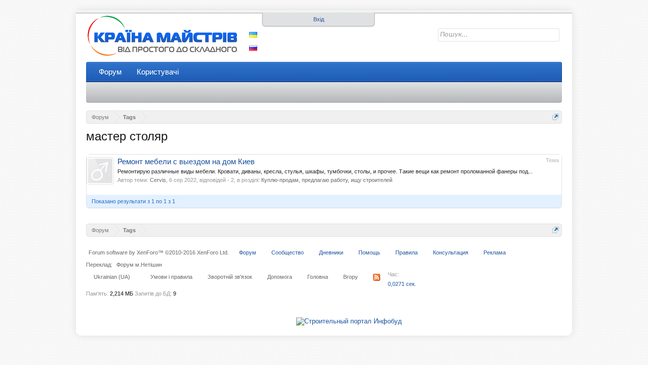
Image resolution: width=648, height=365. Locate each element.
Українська (253, 35)
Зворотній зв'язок (230, 277)
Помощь (369, 252)
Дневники (331, 252)
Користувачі (158, 71)
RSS (376, 277)
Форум (110, 71)
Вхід (318, 19)
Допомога (279, 277)
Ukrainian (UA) (112, 277)
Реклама (494, 252)
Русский (253, 48)
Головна (317, 277)
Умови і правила (171, 277)
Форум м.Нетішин (139, 265)
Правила (406, 252)
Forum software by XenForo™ (159, 252)
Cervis (158, 180)
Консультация (450, 252)
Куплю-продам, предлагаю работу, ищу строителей (326, 180)
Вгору (350, 277)
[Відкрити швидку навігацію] (555, 117)
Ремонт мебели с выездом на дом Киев (186, 162)
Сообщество (287, 252)
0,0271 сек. (402, 284)
